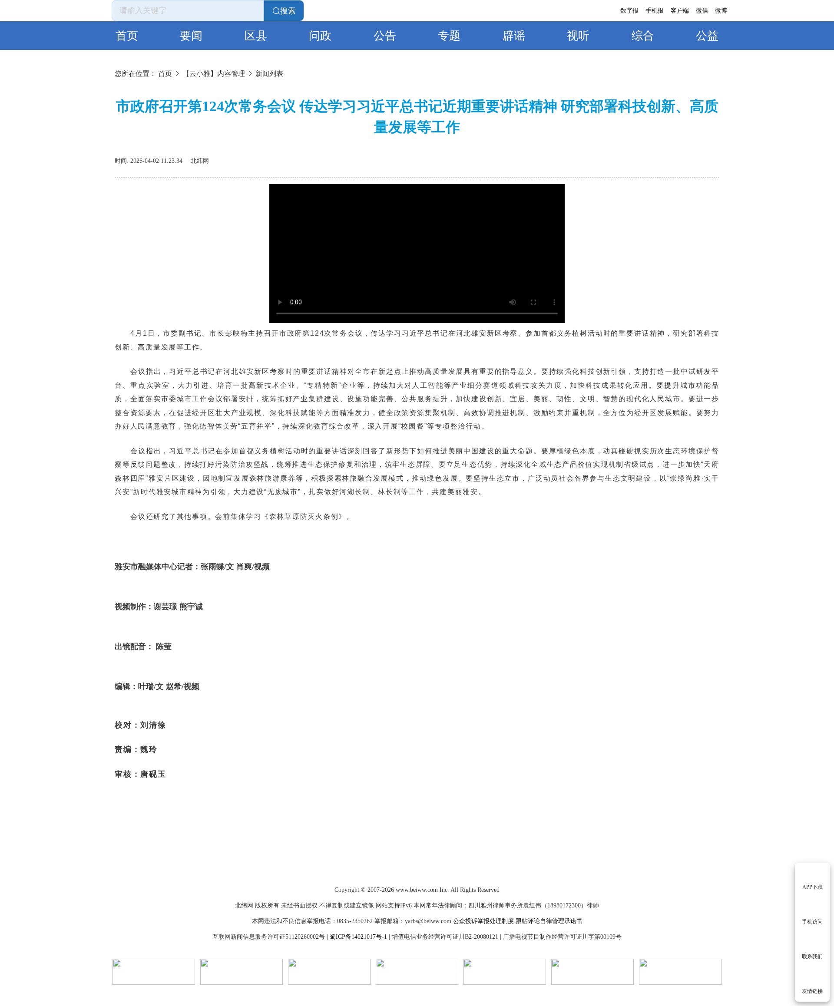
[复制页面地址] (714, 157)
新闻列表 (269, 73)
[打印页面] (693, 157)
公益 (707, 36)
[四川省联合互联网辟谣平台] (504, 972)
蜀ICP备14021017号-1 (358, 936)
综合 (643, 36)
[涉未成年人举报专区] (417, 972)
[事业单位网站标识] (154, 972)
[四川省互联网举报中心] (592, 972)
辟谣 (514, 36)
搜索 (288, 11)
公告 (385, 36)
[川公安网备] (329, 972)
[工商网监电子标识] (241, 972)
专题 (449, 36)
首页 (127, 36)
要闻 (191, 36)
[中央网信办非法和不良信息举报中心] (680, 972)
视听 (578, 36)
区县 (256, 36)
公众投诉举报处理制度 (483, 921)
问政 (320, 36)
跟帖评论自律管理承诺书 (549, 921)
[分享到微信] (672, 157)
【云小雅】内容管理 (213, 73)
